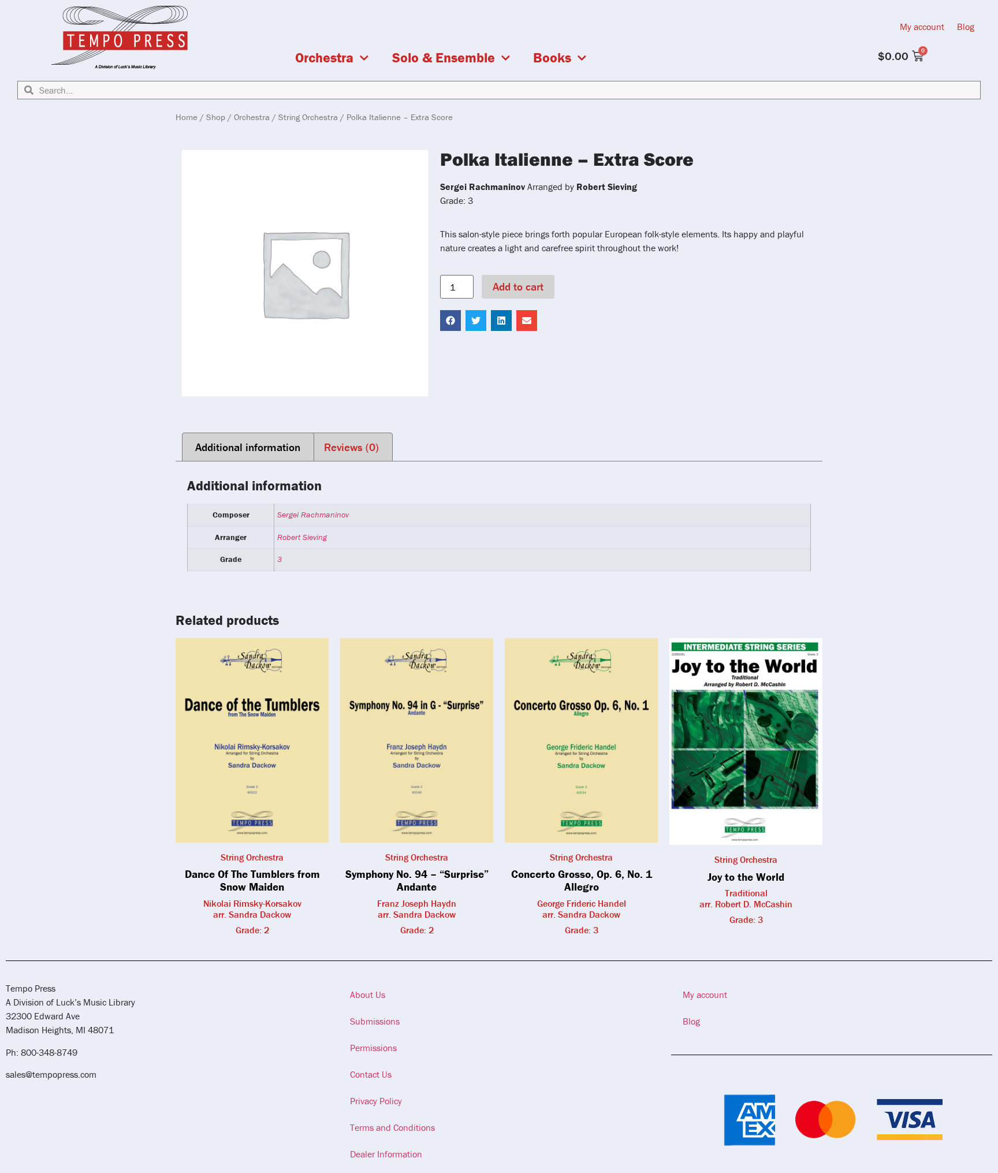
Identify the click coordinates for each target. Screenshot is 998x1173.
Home (187, 116)
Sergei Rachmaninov (313, 514)
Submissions (375, 1021)
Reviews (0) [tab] (351, 447)
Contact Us (371, 1074)
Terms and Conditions (392, 1127)
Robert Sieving (302, 537)
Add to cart (518, 286)
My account (922, 26)
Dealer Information (386, 1154)
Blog (965, 26)
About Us (367, 994)
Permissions (373, 1047)
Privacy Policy (376, 1101)
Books (552, 58)
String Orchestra (308, 116)
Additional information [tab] (247, 447)
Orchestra (324, 58)
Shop (215, 116)
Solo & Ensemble (443, 58)
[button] (450, 320)
